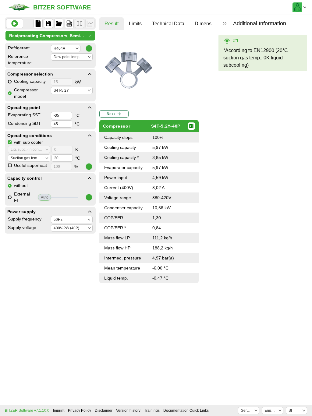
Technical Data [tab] (168, 23)
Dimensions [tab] (208, 23)
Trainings (152, 410)
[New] (38, 23)
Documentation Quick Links (186, 410)
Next (111, 114)
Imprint (58, 410)
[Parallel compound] (79, 23)
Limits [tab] (135, 23)
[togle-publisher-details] (89, 74)
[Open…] (58, 23)
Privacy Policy (79, 410)
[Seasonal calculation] (89, 23)
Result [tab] (112, 23)
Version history (128, 410)
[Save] (48, 23)
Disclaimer (103, 410)
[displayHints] (224, 23)
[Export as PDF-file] (69, 23)
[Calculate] (14, 23)
